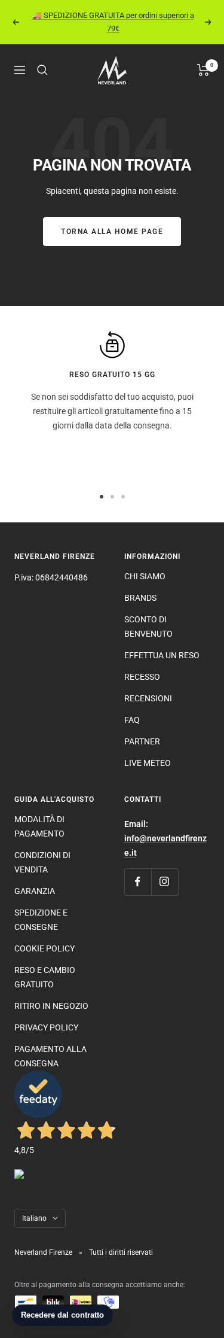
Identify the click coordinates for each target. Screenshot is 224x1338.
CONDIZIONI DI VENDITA (42, 862)
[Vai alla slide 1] (101, 496)
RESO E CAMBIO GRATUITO (44, 977)
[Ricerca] (42, 70)
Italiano (34, 1218)
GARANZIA (34, 891)
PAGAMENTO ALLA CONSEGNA (50, 1056)
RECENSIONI (148, 698)
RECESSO (142, 677)
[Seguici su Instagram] (164, 881)
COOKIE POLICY (44, 948)
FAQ (132, 720)
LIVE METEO (147, 763)
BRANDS (140, 598)
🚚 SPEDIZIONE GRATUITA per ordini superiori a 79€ (113, 22)
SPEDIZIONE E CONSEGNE (40, 920)
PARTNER (142, 741)
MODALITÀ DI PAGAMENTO (39, 826)
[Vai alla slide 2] (112, 496)
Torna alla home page (112, 231)
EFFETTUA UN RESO (162, 655)
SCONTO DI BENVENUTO (148, 626)
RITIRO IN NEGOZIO (51, 1006)
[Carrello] (203, 70)
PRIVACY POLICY (46, 1027)
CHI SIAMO (144, 576)
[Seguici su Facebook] (137, 881)
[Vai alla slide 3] (123, 496)
